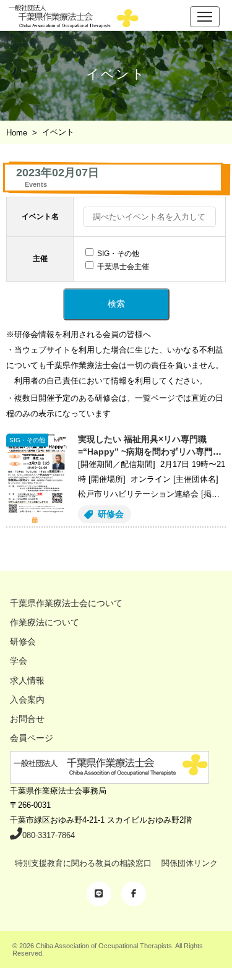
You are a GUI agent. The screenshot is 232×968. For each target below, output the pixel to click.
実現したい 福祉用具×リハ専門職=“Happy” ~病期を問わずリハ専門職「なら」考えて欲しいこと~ (149, 451)
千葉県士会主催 (123, 266)
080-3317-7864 (48, 835)
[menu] (205, 16)
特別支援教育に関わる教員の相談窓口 (83, 863)
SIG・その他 (118, 253)
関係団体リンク (189, 863)
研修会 (111, 514)
